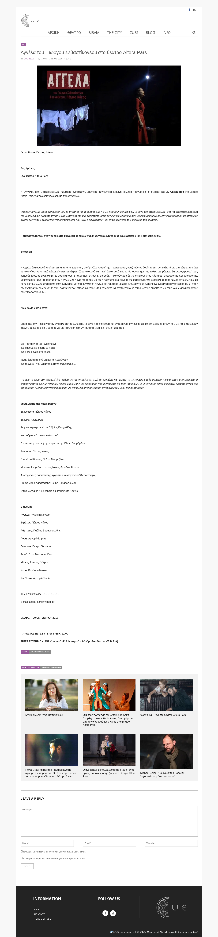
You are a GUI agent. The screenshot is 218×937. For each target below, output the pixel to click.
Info (167, 32)
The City (114, 32)
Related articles (30, 667)
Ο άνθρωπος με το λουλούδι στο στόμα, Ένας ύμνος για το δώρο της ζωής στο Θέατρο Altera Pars (109, 773)
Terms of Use (42, 919)
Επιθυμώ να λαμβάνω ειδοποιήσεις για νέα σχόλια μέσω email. (54, 851)
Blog (150, 32)
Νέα (23, 44)
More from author (51, 667)
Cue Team (29, 58)
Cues (134, 32)
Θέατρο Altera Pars (40, 652)
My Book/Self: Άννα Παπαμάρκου (44, 715)
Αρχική (54, 32)
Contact (39, 914)
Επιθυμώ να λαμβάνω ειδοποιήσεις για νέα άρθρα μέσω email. (54, 858)
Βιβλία (94, 32)
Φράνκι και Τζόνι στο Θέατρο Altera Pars (163, 715)
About (38, 909)
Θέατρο (74, 32)
